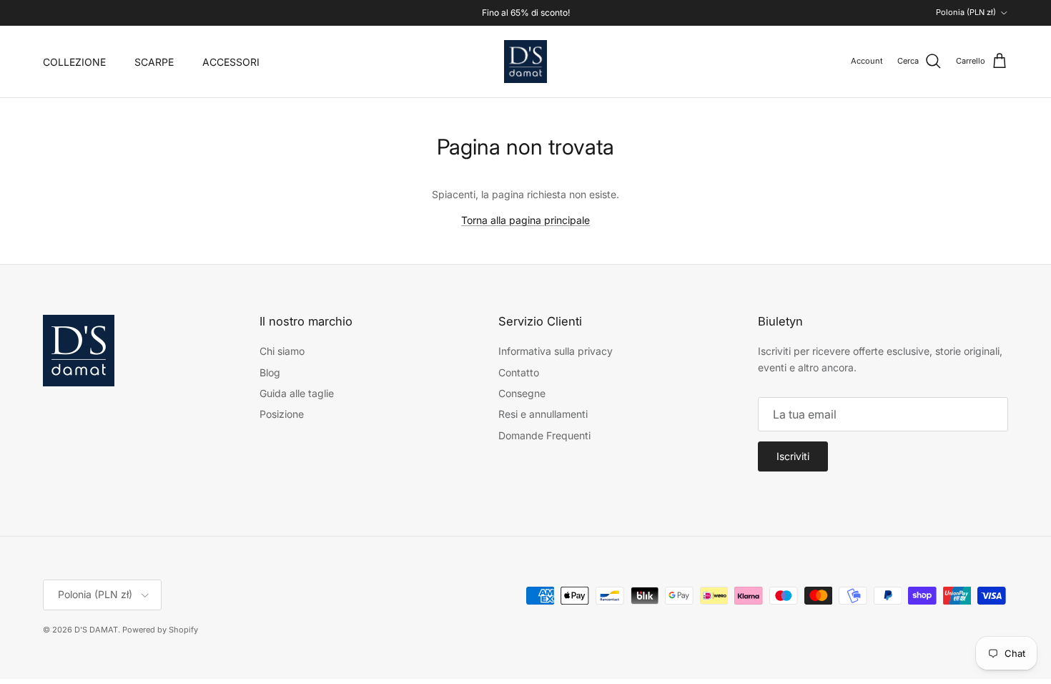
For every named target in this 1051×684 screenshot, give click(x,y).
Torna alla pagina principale (525, 220)
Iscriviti (792, 456)
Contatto (518, 372)
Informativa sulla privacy (555, 351)
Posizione (282, 414)
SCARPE (154, 62)
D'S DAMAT (96, 630)
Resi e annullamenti (543, 414)
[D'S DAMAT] (525, 61)
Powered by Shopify (160, 630)
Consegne (522, 393)
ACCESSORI (231, 62)
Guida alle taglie (297, 393)
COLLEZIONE (74, 62)
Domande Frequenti (544, 435)
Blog (270, 372)
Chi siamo (282, 351)
